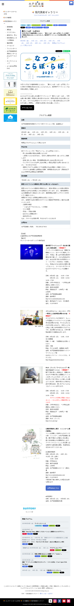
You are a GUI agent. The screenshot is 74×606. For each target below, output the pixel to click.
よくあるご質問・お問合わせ (44, 588)
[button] (50, 601)
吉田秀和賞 (35, 586)
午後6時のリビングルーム (54, 570)
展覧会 (9, 29)
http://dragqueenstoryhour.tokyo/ (55, 360)
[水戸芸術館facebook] (59, 601)
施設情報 (10, 43)
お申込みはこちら (53, 488)
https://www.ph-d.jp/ (51, 421)
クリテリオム (11, 32)
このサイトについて (10, 586)
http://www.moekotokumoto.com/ (55, 299)
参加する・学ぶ (12, 35)
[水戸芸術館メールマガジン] (68, 601)
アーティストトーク (40, 523)
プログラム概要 (45, 21)
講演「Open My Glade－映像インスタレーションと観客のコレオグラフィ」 (43, 531)
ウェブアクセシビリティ (27, 588)
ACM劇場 (8, 17)
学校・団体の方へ (55, 586)
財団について (21, 586)
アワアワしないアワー (56, 548)
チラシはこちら (27, 107)
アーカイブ (10, 45)
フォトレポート (12, 48)
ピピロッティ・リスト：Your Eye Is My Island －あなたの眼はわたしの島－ (43, 542)
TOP (22, 593)
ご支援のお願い (44, 586)
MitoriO (29, 586)
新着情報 (10, 27)
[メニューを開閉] (3, 4)
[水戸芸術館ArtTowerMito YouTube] (64, 601)
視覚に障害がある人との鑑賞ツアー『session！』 (48, 554)
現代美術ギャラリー (32, 593)
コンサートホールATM (12, 601)
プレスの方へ (65, 586)
